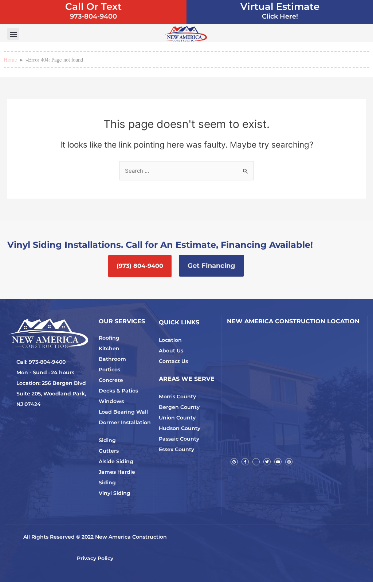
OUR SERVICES (122, 321)
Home (10, 59)
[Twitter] (267, 461)
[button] (13, 34)
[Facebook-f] (245, 461)
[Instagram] (288, 461)
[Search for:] (186, 170)
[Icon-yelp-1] (256, 461)
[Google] (234, 461)
